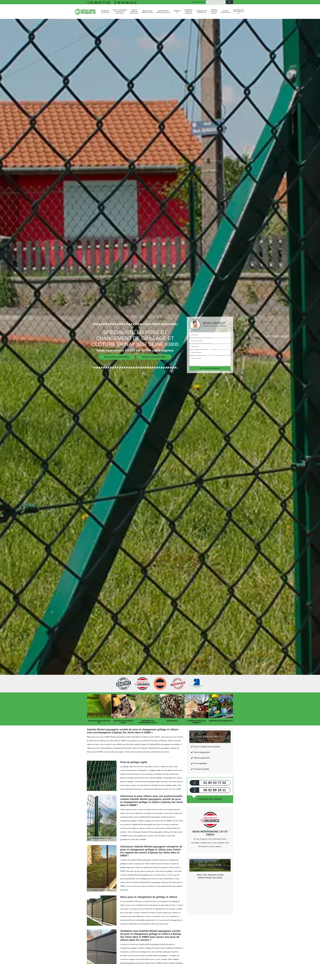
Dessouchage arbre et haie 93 (147, 11)
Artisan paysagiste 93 (225, 11)
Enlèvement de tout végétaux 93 (238, 11)
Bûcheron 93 (176, 11)
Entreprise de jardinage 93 (202, 11)
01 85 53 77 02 (100, 2)
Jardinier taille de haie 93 (214, 11)
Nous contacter (154, 357)
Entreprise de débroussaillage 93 (163, 11)
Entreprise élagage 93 (105, 11)
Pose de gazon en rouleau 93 (134, 11)
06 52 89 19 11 (127, 2)
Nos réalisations (116, 357)
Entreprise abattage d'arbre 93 (188, 11)
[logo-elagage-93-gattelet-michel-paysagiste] (85, 11)
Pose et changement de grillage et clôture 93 (119, 11)
